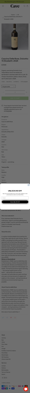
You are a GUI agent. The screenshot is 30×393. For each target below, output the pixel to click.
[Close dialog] (28, 185)
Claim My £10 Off (15, 201)
